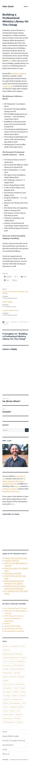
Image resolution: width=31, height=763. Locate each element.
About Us (7, 624)
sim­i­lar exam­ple (18, 73)
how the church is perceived (13, 684)
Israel (23, 688)
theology (17, 718)
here (13, 504)
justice (15, 692)
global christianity (9, 676)
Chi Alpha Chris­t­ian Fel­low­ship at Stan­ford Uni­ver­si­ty (13, 481)
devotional (21, 661)
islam (16, 688)
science (12, 711)
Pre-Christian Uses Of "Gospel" (15, 608)
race (24, 703)
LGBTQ (22, 692)
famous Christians (17, 669)
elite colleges (19, 665)
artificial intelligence (10, 658)
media (14, 695)
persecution (17, 699)
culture (12, 661)
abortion (6, 646)
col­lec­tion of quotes (9, 489)
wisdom (20, 722)
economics (7, 665)
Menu (26, 6)
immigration (7, 688)
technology (7, 718)
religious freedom (17, 707)
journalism (7, 692)
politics (5, 703)
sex (18, 711)
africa (23, 646)
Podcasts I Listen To (11, 561)
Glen (7, 322)
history (5, 680)
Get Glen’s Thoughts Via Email (13, 740)
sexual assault (8, 714)
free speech (7, 673)
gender (17, 673)
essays (17, 486)
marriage (6, 695)
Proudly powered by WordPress (19, 759)
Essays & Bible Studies (12, 626)
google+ (21, 676)
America (6, 650)
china (5, 661)
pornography (15, 703)
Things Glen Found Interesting (15, 558)
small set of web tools (12, 491)
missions (22, 695)
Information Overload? (12, 573)
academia (15, 646)
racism (5, 707)
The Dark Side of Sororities (14, 631)
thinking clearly (9, 722)
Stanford (19, 714)
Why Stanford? (7, 745)
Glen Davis (8, 6)
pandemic (7, 699)
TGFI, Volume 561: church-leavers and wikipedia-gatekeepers (14, 618)
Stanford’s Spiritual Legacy (10, 310)
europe (6, 669)
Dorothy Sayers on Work (13, 629)
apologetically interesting (12, 654)
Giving (4, 749)
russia (5, 711)
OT (9, 61)
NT (12, 61)
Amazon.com (7, 86)
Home (4, 732)
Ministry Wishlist (7, 302)
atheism (23, 658)
